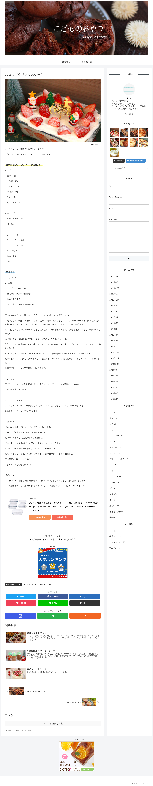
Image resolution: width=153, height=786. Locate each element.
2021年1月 (114, 347)
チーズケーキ (115, 453)
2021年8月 (114, 311)
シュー (112, 430)
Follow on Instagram (137, 160)
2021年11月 (114, 294)
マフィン (113, 494)
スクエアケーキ (116, 436)
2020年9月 (114, 370)
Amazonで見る (40, 517)
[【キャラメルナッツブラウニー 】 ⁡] (134, 132)
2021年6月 (114, 317)
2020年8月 (114, 376)
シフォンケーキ (116, 424)
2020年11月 (114, 358)
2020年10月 (114, 364)
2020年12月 (114, 352)
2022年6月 (114, 276)
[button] (147, 169)
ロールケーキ (115, 500)
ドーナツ (113, 465)
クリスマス (29, 584)
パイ (111, 471)
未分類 (112, 517)
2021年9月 (114, 306)
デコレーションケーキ (14, 584)
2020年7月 (114, 382)
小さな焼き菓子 (116, 512)
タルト (112, 442)
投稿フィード (115, 536)
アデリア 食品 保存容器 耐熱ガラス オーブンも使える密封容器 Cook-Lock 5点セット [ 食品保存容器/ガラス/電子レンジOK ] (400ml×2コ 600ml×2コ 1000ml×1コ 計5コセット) (63, 506)
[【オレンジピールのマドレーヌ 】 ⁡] (124, 142)
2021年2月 (114, 341)
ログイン (113, 531)
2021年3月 (114, 335)
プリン (112, 488)
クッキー (113, 412)
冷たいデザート (116, 506)
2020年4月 (114, 399)
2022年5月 (114, 282)
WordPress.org (115, 548)
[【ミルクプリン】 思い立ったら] (114, 152)
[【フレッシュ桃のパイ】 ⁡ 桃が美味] (134, 142)
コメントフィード (117, 542)
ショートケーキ (41, 584)
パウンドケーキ (116, 477)
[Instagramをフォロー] (20, 616)
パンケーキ (114, 482)
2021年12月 (114, 288)
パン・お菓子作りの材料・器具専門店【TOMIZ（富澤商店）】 (52, 539)
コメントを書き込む (53, 723)
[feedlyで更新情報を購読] (52, 616)
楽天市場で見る (62, 517)
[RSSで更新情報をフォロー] (85, 616)
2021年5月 (114, 323)
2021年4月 (114, 329)
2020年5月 (114, 393)
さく (129, 98)
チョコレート (115, 447)
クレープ (113, 418)
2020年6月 (114, 388)
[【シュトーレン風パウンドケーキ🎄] (124, 132)
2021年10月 (114, 300)
